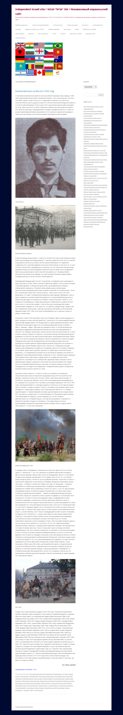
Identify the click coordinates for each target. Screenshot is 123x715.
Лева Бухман (26, 681)
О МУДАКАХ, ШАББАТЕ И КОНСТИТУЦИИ (95, 125)
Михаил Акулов (44, 681)
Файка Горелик (39, 688)
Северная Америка (53, 29)
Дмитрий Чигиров (27, 679)
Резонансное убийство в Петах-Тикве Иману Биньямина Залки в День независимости (95, 162)
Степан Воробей (20, 688)
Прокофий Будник (20, 686)
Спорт (54, 34)
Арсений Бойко (33, 676)
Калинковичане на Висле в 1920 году (34, 91)
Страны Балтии (58, 25)
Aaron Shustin (39, 690)
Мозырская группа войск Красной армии (27, 683)
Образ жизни (19, 34)
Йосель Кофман (48, 679)
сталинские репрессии (66, 686)
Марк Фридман (35, 681)
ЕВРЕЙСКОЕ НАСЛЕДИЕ (89, 29)
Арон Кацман (24, 676)
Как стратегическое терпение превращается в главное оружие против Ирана (94, 113)
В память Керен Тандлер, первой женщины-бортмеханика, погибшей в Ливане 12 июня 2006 (95, 173)
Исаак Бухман (38, 679)
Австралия (67, 29)
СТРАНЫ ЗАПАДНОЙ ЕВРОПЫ (40, 25)
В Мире (77, 29)
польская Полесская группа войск (61, 683)
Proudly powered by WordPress (24, 707)
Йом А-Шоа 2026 (88, 183)
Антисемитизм (97, 25)
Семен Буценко (43, 686)
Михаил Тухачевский (56, 681)
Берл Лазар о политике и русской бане (95, 185)
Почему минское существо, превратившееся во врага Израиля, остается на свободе (95, 130)
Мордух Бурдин (45, 683)
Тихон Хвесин (30, 688)
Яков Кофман (61, 688)
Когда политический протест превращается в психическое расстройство (93, 120)
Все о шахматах (43, 34)
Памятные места (20, 38)
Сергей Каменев (53, 686)
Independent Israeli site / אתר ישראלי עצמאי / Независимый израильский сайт (61, 11)
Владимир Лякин (60, 676)
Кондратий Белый (58, 679)
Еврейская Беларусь (21, 25)
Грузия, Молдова (72, 25)
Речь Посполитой (32, 686)
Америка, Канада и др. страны (34, 29)
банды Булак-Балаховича (47, 676)
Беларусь (31, 34)
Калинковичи (57, 674)
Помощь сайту (90, 34)
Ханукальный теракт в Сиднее (93, 217)
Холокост (85, 25)
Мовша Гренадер (69, 681)
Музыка (63, 34)
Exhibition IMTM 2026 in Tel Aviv (93, 210)
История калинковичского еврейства (41, 674)
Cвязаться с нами (75, 34)
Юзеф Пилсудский (50, 688)
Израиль (18, 29)
